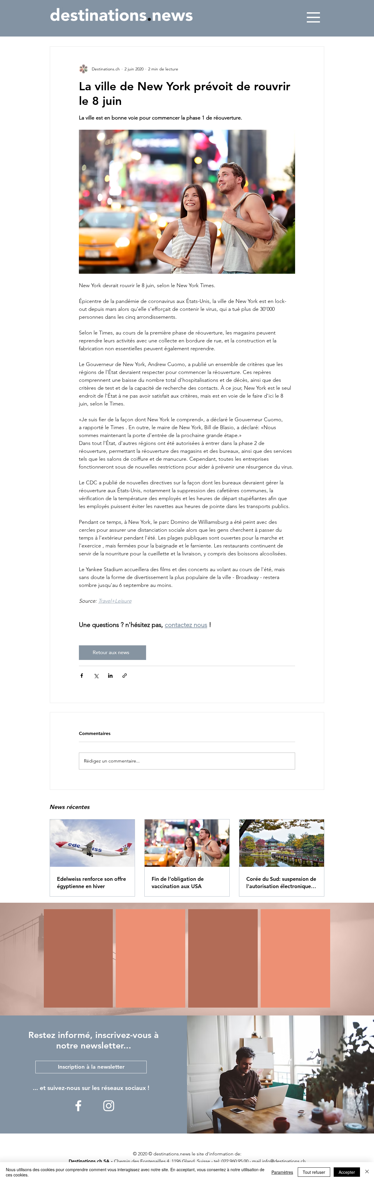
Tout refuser (314, 1172)
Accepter (347, 1172)
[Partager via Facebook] (81, 675)
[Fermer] (366, 1172)
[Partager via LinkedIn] (110, 675)
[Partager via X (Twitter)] (96, 675)
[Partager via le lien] (124, 675)
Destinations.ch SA (89, 1161)
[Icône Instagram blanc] (108, 1105)
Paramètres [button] (282, 1172)
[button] (313, 17)
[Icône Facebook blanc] (78, 1105)
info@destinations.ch (284, 1161)
